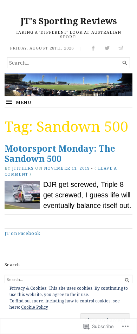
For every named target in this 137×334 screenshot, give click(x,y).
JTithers (23, 168)
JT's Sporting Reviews (68, 21)
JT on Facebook (22, 233)
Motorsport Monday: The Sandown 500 (60, 153)
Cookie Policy (34, 307)
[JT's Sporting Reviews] (68, 84)
